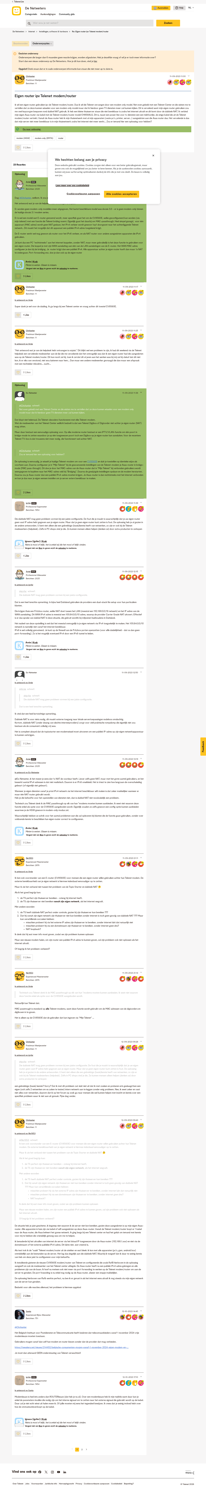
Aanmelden (163, 8)
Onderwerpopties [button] (41, 44)
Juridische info (51, 1484)
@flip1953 (24, 1140)
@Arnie (22, 689)
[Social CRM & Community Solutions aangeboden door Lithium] (190, 1472)
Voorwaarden (37, 1484)
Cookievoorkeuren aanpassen (83, 194)
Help (181, 8)
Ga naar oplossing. (32, 129)
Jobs (27, 1484)
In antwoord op (24, 300)
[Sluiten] (153, 155)
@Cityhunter (25, 198)
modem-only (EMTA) (44, 138)
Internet (31, 32)
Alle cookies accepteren (121, 194)
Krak (35, 262)
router (60, 138)
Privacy (79, 1484)
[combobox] (89, 23)
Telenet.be (19, 2)
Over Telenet (18, 1484)
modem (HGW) (23, 138)
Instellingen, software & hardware (53, 32)
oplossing (63, 269)
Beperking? (129, 1484)
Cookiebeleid (116, 1484)
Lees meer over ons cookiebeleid (72, 185)
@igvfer (23, 591)
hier (95, 61)
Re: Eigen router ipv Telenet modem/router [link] (90, 32)
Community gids (67, 14)
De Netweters (35, 8)
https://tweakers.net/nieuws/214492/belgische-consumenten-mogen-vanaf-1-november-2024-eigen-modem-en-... (72, 1347)
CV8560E (92, 462)
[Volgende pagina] (85, 1449)
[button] (188, 76)
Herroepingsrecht (66, 1484)
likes (41, 269)
